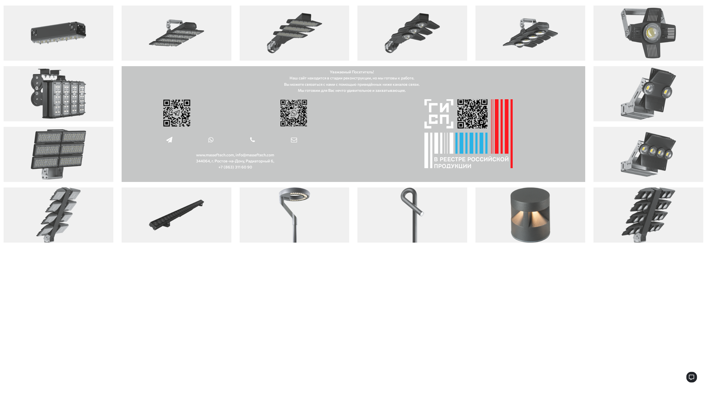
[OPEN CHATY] (691, 377)
